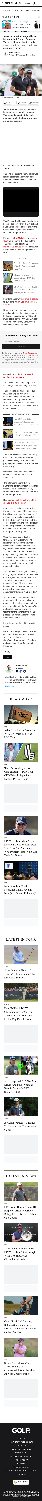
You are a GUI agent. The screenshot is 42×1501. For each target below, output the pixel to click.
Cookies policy (21, 1460)
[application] (21, 199)
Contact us (21, 1446)
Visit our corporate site (32, 1492)
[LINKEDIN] (21, 671)
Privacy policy (21, 1453)
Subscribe (28, 3)
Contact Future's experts (21, 1442)
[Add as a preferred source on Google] (21, 1482)
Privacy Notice (31, 355)
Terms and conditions (21, 1449)
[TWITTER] (17, 671)
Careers (21, 1463)
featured (7, 657)
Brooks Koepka (31, 299)
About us (21, 1438)
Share (8, 102)
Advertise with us (21, 1467)
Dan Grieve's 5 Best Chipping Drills (27, 10)
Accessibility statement (21, 1456)
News (34, 55)
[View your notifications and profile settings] (16, 3)
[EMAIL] (25, 671)
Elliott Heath (16, 52)
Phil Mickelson (20, 238)
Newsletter (34, 102)
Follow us (23, 102)
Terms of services (29, 353)
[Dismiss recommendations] (39, 17)
